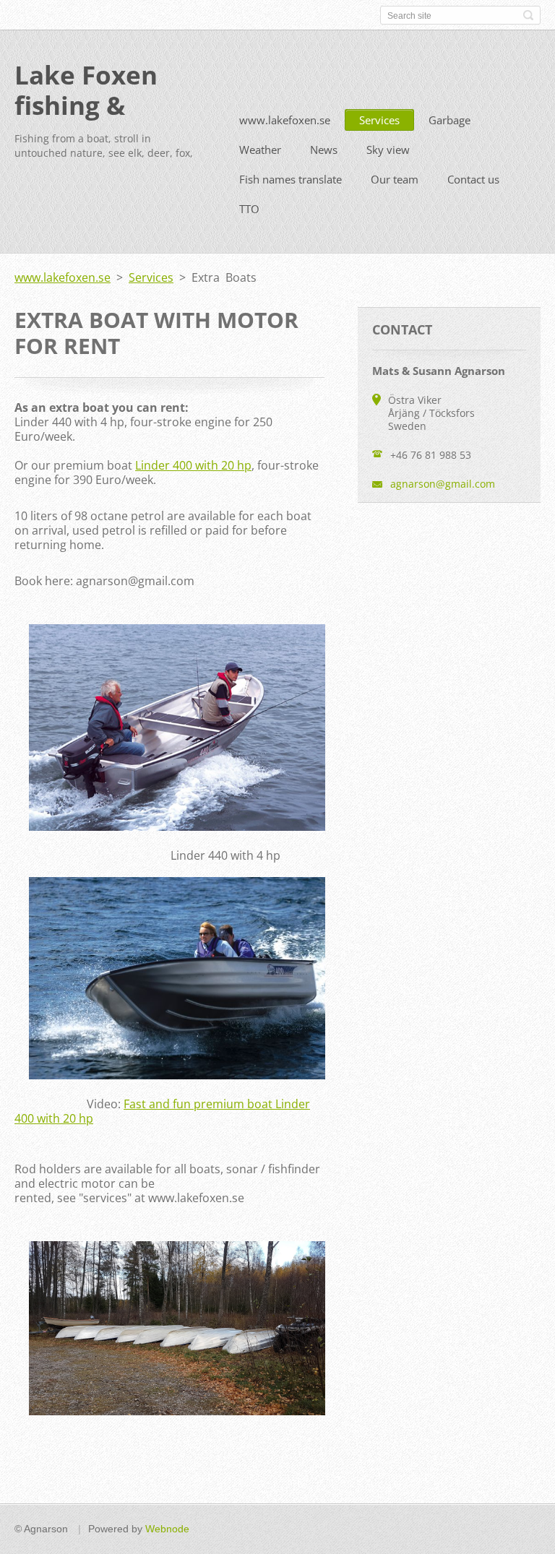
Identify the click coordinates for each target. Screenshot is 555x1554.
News (323, 149)
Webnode (167, 1528)
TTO (249, 209)
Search (528, 15)
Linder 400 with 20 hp (193, 465)
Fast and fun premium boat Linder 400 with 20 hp (162, 1111)
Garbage (449, 120)
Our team (394, 179)
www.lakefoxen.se (284, 120)
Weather (260, 149)
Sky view (388, 149)
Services (379, 120)
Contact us (473, 179)
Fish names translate (290, 179)
